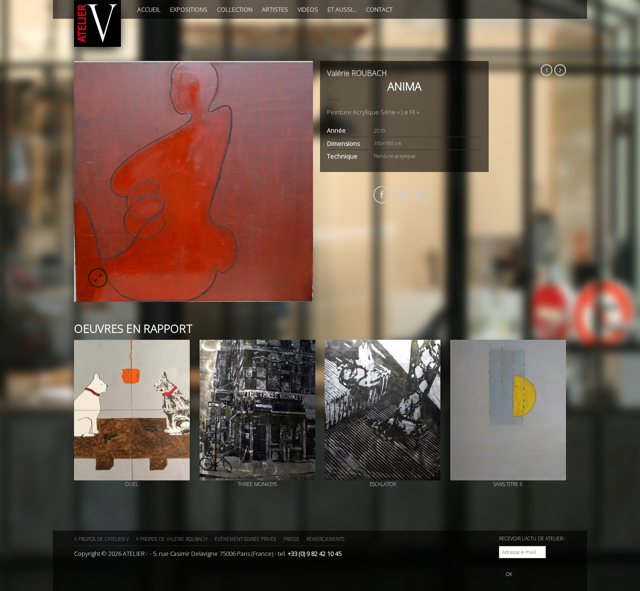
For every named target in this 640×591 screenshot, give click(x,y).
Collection (235, 9)
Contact (379, 9)
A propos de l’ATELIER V (101, 539)
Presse (291, 539)
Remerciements (325, 539)
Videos (308, 9)
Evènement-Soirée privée (245, 539)
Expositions (189, 9)
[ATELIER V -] (97, 23)
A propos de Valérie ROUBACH (172, 539)
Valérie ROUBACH (357, 73)
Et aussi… (342, 9)
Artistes (275, 9)
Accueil (149, 9)
